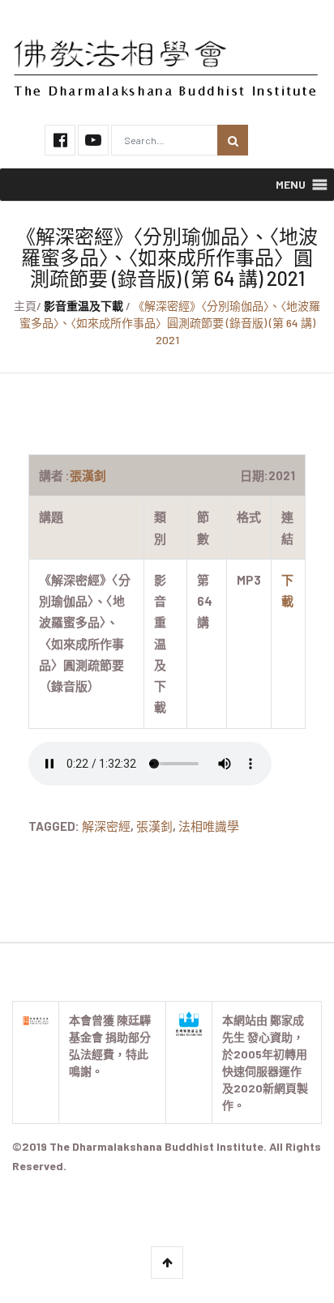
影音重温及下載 (83, 306)
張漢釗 (154, 826)
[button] (291, 184)
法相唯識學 (208, 826)
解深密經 (106, 826)
